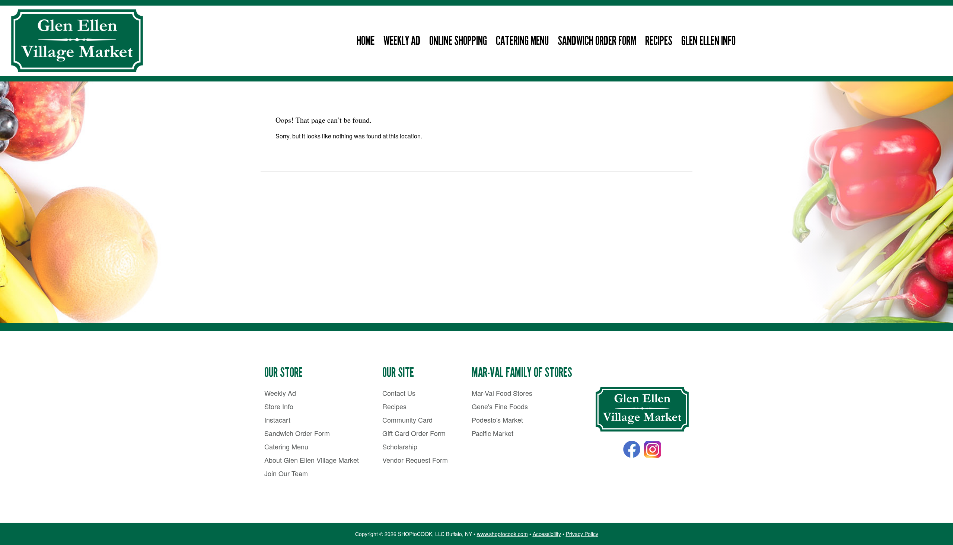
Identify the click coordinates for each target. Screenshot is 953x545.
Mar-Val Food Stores (502, 393)
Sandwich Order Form (597, 40)
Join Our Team (286, 473)
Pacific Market (492, 433)
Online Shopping (458, 40)
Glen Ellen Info (708, 40)
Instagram (652, 449)
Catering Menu (522, 40)
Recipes (658, 40)
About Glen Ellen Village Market (311, 460)
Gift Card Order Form (414, 433)
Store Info (278, 406)
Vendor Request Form (415, 460)
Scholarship (399, 446)
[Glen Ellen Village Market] (642, 409)
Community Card (407, 419)
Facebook (631, 449)
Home (365, 40)
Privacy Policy (582, 534)
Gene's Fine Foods (500, 406)
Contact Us (398, 393)
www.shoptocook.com (502, 534)
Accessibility (547, 534)
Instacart (277, 419)
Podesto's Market (497, 419)
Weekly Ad (401, 40)
